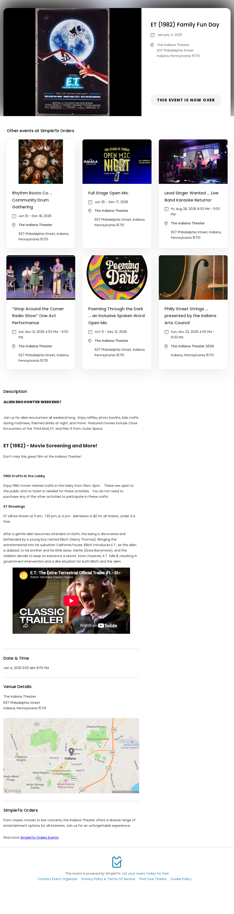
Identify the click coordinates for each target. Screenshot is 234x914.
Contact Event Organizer (57, 879)
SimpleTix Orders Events (39, 837)
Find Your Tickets (152, 879)
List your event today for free (145, 873)
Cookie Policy (180, 879)
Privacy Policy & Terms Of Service (108, 879)
